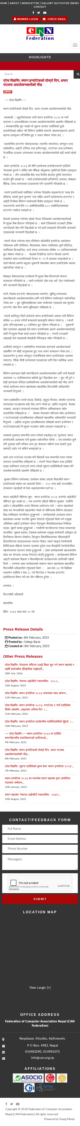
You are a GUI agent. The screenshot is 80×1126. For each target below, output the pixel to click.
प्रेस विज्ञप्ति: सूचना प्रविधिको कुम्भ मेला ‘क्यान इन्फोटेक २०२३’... (39, 766)
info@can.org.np (42, 1057)
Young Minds (67, 1119)
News (75, 3)
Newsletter (30, 3)
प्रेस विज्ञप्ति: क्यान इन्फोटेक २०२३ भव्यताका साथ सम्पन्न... (36, 693)
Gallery (47, 3)
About (14, 3)
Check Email (56, 19)
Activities (62, 3)
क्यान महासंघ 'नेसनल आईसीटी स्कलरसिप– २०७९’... (33, 794)
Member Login (27, 19)
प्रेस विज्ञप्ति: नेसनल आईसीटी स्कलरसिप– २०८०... (32, 681)
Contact (40, 7)
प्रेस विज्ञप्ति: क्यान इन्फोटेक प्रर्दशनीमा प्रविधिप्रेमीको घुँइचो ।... (39, 721)
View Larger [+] (40, 987)
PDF (8, 92)
